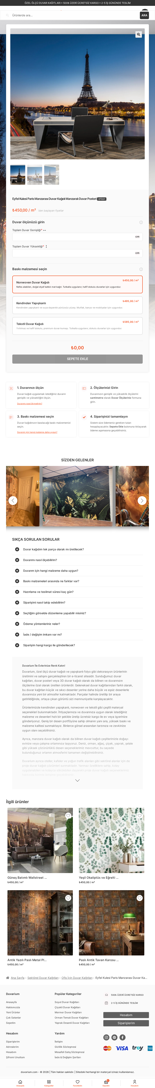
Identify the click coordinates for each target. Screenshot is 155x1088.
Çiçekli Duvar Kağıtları (67, 1007)
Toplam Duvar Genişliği (26, 230)
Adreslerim (12, 1046)
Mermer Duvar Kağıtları (68, 1012)
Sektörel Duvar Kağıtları (43, 977)
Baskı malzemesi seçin (29, 269)
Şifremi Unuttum (15, 1057)
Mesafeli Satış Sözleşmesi (69, 1052)
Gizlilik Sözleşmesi (65, 1046)
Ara (144, 15)
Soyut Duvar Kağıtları (67, 1002)
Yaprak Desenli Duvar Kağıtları (72, 1022)
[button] (138, 34)
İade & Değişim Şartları (68, 1057)
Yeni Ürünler (13, 1012)
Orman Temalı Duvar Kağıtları (72, 1017)
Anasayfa (11, 1002)
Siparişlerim (13, 1041)
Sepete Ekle (77, 359)
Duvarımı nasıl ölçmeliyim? (29, 403)
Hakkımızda (13, 1007)
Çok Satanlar (13, 1017)
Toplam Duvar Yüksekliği (27, 246)
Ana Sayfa (17, 977)
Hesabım (11, 1052)
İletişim (59, 1041)
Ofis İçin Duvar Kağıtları (77, 977)
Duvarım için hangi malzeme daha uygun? (37, 432)
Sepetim (11, 1022)
